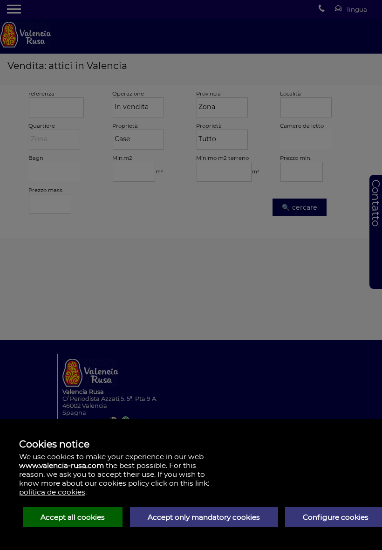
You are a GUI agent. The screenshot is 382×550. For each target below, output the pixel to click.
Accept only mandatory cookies (204, 517)
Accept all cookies (73, 517)
